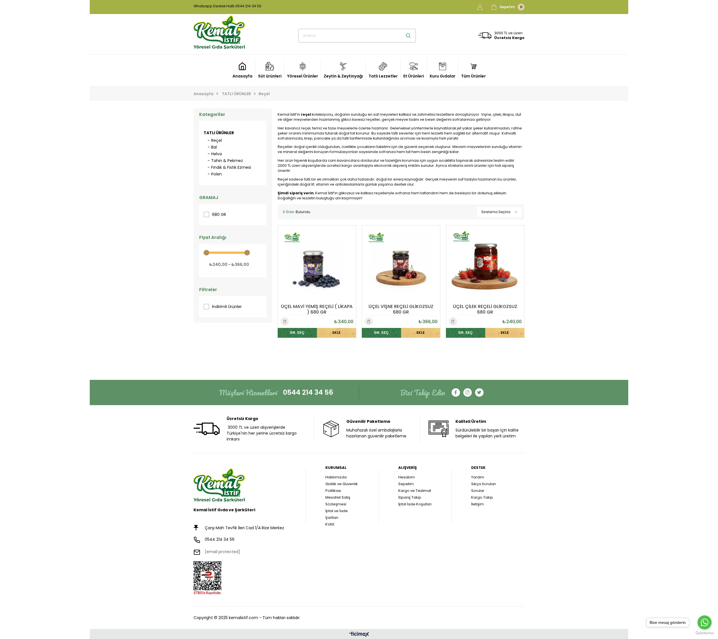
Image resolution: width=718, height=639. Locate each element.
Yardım (477, 477)
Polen (216, 174)
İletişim (477, 504)
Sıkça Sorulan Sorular (483, 487)
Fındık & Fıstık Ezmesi (231, 167)
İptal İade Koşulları (415, 504)
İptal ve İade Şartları (336, 514)
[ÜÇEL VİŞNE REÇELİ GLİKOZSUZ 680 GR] (401, 264)
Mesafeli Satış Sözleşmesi (337, 501)
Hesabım (406, 477)
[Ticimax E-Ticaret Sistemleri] (359, 635)
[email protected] (222, 551)
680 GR (219, 214)
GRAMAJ (208, 197)
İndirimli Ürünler (227, 306)
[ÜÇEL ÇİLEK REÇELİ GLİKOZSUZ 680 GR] (485, 264)
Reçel (216, 140)
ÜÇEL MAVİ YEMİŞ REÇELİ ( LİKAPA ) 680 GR (317, 309)
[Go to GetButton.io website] (705, 633)
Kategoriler (212, 114)
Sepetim (406, 484)
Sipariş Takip (409, 497)
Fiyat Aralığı (212, 237)
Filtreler (208, 290)
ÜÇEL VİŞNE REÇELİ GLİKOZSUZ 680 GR (401, 309)
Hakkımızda (336, 477)
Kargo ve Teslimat (414, 490)
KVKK (330, 524)
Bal (214, 147)
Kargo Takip (482, 497)
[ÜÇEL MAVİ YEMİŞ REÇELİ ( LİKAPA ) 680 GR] (316, 264)
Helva (216, 154)
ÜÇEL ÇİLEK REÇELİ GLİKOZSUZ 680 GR (485, 309)
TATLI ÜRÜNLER (219, 133)
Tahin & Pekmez (227, 160)
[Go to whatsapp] (705, 622)
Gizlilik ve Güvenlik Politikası (341, 487)
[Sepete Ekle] (336, 333)
